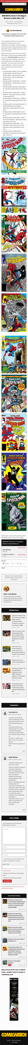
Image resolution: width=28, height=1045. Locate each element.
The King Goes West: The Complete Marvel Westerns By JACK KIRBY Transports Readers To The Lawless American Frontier (18, 673)
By (9, 577)
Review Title (6, 864)
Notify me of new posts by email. (13, 878)
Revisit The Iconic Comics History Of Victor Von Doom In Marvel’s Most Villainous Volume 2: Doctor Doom (18, 650)
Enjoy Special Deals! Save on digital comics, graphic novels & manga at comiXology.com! (13, 972)
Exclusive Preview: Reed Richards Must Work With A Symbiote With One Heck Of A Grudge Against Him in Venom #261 (18, 635)
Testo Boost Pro (13, 712)
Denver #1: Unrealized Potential (14, 961)
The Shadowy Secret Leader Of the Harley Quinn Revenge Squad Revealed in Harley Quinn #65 (18, 687)
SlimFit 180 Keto (13, 757)
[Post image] (6, 618)
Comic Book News (14, 576)
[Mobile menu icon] (26, 9)
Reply (24, 751)
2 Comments (14, 579)
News (21, 576)
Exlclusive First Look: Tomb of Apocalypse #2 (18, 661)
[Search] (25, 4)
